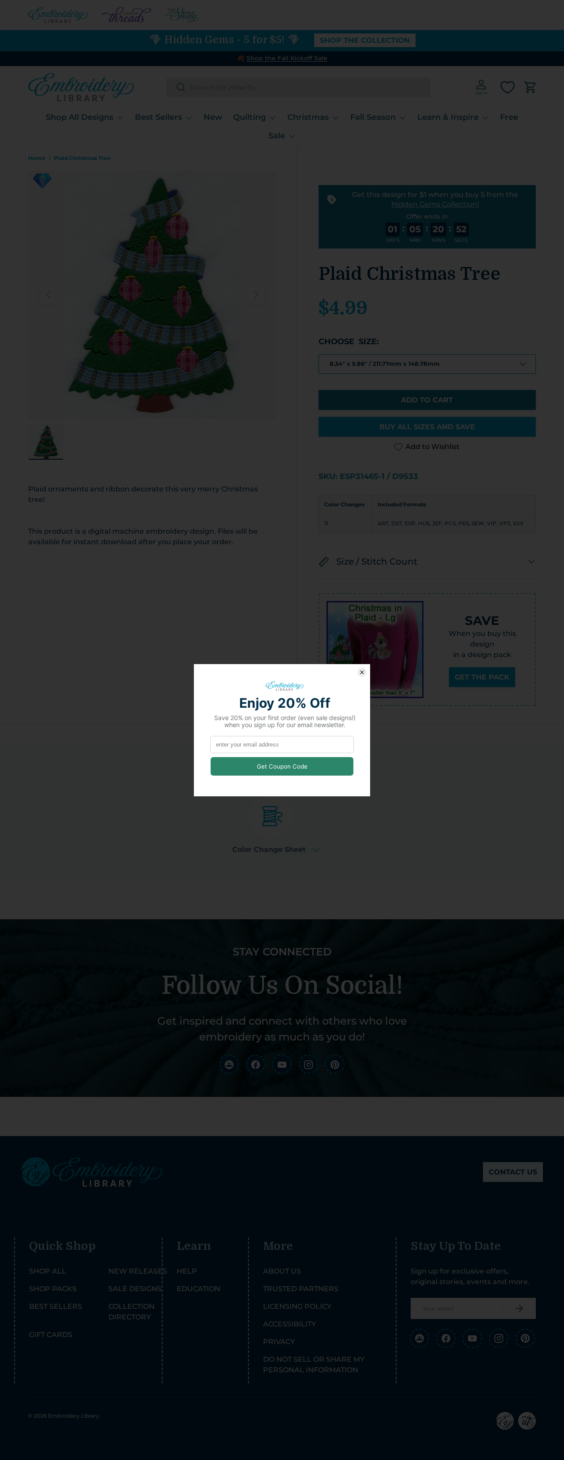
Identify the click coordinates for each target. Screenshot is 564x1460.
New (213, 117)
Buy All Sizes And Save (427, 427)
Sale (276, 135)
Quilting (249, 117)
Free (509, 117)
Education (198, 1289)
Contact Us (513, 1172)
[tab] (275, 824)
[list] (152, 294)
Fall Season (373, 117)
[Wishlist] (507, 87)
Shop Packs (53, 1289)
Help (187, 1271)
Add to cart (427, 400)
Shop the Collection (365, 40)
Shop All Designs (79, 117)
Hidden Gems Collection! (435, 204)
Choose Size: (349, 341)
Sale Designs (135, 1289)
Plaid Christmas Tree (82, 158)
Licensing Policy (297, 1306)
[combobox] (298, 87)
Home (36, 158)
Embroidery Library (73, 1415)
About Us (282, 1271)
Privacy (279, 1341)
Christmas (308, 117)
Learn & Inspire (448, 117)
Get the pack (482, 677)
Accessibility (289, 1324)
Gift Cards (50, 1334)
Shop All (47, 1271)
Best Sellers (158, 117)
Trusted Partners (300, 1289)
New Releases (137, 1271)
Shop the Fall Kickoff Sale (286, 58)
